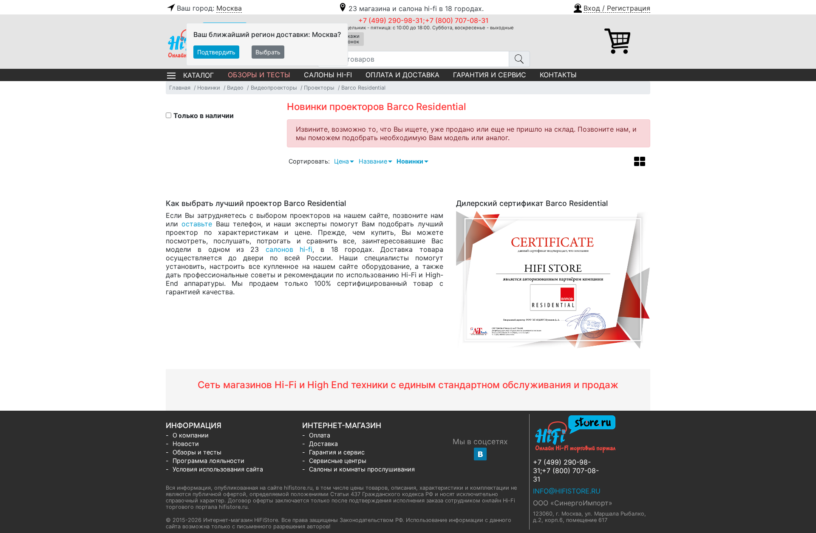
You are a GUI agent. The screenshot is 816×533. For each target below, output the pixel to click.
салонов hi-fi (289, 249)
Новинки (410, 161)
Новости (186, 443)
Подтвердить (216, 52)
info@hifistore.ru (567, 491)
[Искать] (519, 59)
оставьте (196, 224)
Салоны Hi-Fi (328, 75)
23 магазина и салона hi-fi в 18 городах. (416, 8)
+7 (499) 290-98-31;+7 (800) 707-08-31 (423, 20)
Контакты (558, 75)
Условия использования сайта (218, 469)
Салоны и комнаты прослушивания (362, 469)
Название (373, 161)
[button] (611, 7)
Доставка (323, 443)
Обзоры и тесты (259, 75)
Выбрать (267, 52)
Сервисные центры (337, 460)
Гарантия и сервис (489, 75)
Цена (341, 161)
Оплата (319, 435)
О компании (191, 435)
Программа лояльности (208, 460)
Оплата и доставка (402, 75)
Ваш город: (209, 8)
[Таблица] (639, 162)
